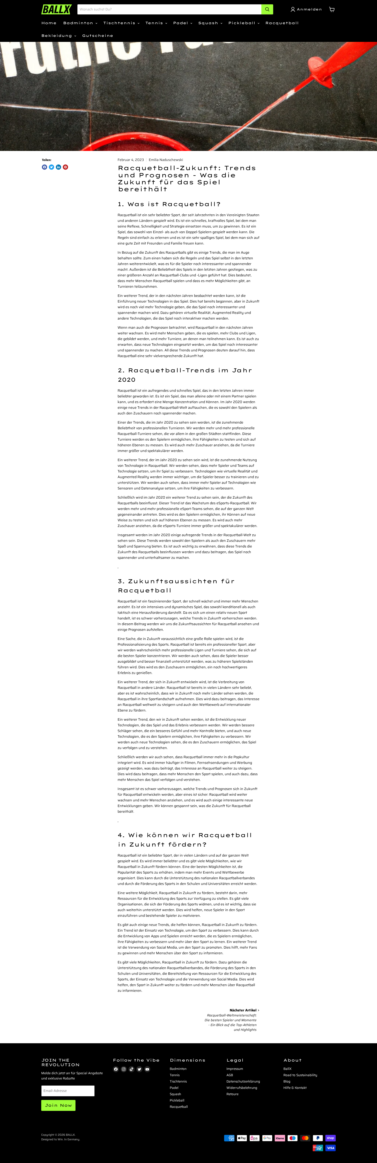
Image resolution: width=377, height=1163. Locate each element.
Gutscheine (97, 35)
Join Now (58, 1105)
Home (49, 23)
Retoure (232, 1094)
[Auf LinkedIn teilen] (58, 167)
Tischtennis (120, 23)
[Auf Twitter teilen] (51, 167)
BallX (287, 1068)
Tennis (155, 23)
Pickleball (242, 23)
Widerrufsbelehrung (241, 1087)
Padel (181, 23)
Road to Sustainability (300, 1075)
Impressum (234, 1068)
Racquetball (282, 23)
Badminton (79, 23)
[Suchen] (267, 9)
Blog (286, 1081)
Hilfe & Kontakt (295, 1087)
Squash (209, 23)
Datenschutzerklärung (243, 1081)
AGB (229, 1075)
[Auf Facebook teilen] (44, 167)
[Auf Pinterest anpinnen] (65, 167)
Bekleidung (57, 35)
